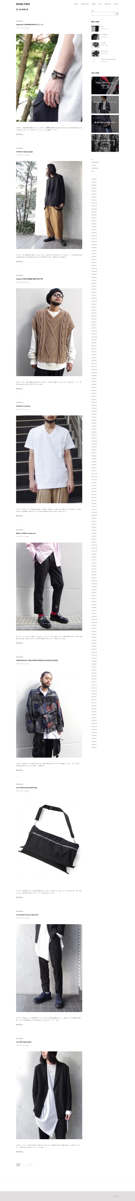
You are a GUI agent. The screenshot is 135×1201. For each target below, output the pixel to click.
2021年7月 (94, 345)
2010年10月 (94, 729)
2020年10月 (94, 372)
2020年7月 (94, 381)
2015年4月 (94, 568)
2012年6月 (94, 670)
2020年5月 (94, 387)
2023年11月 (94, 271)
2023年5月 (94, 283)
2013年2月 (94, 646)
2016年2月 (94, 539)
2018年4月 (94, 461)
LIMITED (93, 165)
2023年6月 (94, 280)
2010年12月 (94, 723)
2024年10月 (94, 241)
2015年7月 (94, 560)
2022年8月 (94, 307)
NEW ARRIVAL (19, 21)
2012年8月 (94, 664)
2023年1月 (94, 295)
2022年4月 (94, 319)
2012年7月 (94, 667)
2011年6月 (94, 705)
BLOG (100, 4)
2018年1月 (94, 470)
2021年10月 (94, 336)
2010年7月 (94, 738)
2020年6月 (94, 384)
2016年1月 (94, 542)
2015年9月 (94, 554)
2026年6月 (94, 185)
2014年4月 (94, 604)
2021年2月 (94, 360)
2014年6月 (94, 598)
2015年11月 (94, 548)
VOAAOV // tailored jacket (24, 152)
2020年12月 (94, 366)
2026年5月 (94, 188)
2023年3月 (94, 289)
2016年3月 (94, 536)
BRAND (94, 4)
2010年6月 (94, 741)
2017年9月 (94, 482)
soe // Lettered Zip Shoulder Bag (26, 787)
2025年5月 (94, 220)
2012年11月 (94, 655)
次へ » (30, 1164)
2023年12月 (94, 268)
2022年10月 (94, 301)
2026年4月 (94, 191)
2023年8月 (94, 277)
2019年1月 (94, 435)
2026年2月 (94, 197)
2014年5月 (94, 601)
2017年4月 (94, 497)
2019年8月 (94, 414)
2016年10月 (94, 515)
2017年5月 (94, 494)
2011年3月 (94, 714)
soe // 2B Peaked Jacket (23, 1042)
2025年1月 (94, 232)
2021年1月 (94, 363)
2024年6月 (94, 253)
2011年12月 (94, 688)
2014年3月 (94, 607)
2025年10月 (94, 209)
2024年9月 (94, 244)
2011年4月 (94, 711)
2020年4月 (94, 390)
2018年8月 (94, 449)
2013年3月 (94, 643)
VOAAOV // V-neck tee (23, 406)
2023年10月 (94, 274)
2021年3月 (94, 357)
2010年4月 (94, 747)
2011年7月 (94, 702)
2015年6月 (94, 563)
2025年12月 (94, 203)
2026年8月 (94, 179)
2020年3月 (94, 393)
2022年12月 (94, 298)
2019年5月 (94, 423)
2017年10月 (94, 479)
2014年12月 (94, 580)
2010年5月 (94, 744)
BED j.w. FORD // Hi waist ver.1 (26, 533)
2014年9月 (94, 589)
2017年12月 (94, 473)
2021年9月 (94, 339)
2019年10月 (94, 408)
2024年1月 (94, 265)
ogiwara (27, 27)
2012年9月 (94, 661)
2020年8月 (94, 378)
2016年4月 (94, 533)
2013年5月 (94, 637)
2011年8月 (94, 699)
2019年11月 (94, 405)
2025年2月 (94, 229)
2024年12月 (94, 235)
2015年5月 (94, 566)
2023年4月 (94, 286)
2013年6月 (94, 634)
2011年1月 (94, 720)
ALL (92, 159)
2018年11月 (94, 441)
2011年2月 (94, 717)
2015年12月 (94, 545)
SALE (92, 171)
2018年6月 (94, 455)
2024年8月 (94, 247)
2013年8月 (94, 628)
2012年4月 (94, 676)
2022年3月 (94, 322)
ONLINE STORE (85, 4)
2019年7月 (94, 417)
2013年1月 (94, 649)
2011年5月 (94, 708)
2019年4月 (94, 426)
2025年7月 (94, 217)
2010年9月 (94, 732)
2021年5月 (94, 351)
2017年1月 (94, 506)
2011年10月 (94, 693)
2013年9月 (94, 625)
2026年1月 (94, 200)
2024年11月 (94, 238)
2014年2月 (94, 610)
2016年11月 (94, 512)
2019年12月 (94, 402)
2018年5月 (94, 458)
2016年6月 (94, 527)
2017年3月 (94, 500)
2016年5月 (94, 530)
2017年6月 (94, 491)
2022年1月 (94, 328)
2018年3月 (94, 464)
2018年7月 (94, 452)
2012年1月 (94, 685)
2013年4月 (94, 640)
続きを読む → (20, 134)
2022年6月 (94, 313)
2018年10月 (94, 444)
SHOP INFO (108, 4)
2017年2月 (94, 503)
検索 (92, 11)
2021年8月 (94, 342)
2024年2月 (94, 262)
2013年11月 (94, 619)
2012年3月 (94, 679)
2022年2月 (94, 325)
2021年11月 (94, 334)
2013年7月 (94, 631)
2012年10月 (94, 658)
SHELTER (116, 1196)
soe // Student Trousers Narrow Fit (27, 915)
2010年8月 (94, 735)
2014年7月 (94, 595)
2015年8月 (94, 557)
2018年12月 (94, 438)
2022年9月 (94, 304)
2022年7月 (94, 310)
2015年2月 (94, 574)
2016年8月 (94, 521)
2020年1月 (94, 399)
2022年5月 (94, 316)
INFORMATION (95, 162)
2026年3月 (94, 194)
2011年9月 (94, 696)
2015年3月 (94, 571)
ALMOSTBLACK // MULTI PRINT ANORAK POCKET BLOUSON (37, 660)
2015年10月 (94, 551)
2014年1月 (94, 613)
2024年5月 (94, 256)
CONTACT (116, 4)
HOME (76, 4)
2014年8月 (94, 592)
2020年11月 (94, 369)
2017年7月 (94, 488)
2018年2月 (94, 467)
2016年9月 (94, 518)
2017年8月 (94, 485)
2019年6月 (94, 420)
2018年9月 (94, 447)
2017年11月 (94, 476)
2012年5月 (94, 673)
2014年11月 (94, 583)
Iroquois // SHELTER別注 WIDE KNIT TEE (29, 279)
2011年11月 (94, 690)
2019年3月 (94, 429)
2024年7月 (94, 250)
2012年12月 (94, 652)
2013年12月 (94, 616)
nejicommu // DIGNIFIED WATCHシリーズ (29, 24)
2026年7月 (94, 182)
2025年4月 (94, 223)
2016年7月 (94, 524)
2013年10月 (94, 622)
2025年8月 (94, 214)
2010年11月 (94, 726)
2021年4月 (94, 354)
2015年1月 (94, 577)
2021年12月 (94, 331)
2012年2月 (94, 682)
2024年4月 (94, 259)
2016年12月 (94, 509)
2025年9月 (94, 212)
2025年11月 (94, 206)
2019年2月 (94, 432)
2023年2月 (94, 292)
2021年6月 (94, 348)
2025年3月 (94, 226)
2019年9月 (94, 411)
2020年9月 (94, 375)
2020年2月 (94, 396)
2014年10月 (94, 586)
